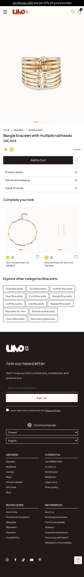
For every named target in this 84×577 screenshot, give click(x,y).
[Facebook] (15, 559)
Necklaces (11, 466)
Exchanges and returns (56, 517)
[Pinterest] (39, 559)
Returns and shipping (17, 180)
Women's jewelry (14, 482)
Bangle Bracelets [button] (62, 296)
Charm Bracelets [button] (15, 318)
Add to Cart (38, 160)
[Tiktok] (23, 559)
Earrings (10, 472)
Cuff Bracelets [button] (14, 303)
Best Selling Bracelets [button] (43, 318)
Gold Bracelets (35, 129)
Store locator (51, 472)
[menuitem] (8, 130)
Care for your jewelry (55, 522)
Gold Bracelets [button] (37, 288)
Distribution (50, 477)
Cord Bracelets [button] (37, 296)
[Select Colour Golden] (11, 149)
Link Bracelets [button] (36, 303)
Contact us (50, 466)
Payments (11, 532)
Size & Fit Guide (14, 188)
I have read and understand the (35, 410)
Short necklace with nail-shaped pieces (18, 262)
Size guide (11, 522)
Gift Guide (11, 487)
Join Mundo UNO (23, 3)
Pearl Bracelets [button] (14, 296)
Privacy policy (51, 487)
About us (49, 512)
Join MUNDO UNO (53, 461)
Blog (8, 492)
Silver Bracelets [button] (14, 288)
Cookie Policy (12, 537)
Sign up (42, 398)
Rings (8, 477)
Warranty (49, 527)
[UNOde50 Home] (20, 12)
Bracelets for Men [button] (16, 311)
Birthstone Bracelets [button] (43, 311)
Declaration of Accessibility (58, 542)
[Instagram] (7, 559)
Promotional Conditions (18, 517)
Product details (14, 172)
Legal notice (51, 482)
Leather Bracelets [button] (62, 288)
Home (6, 129)
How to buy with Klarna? (56, 537)
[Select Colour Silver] (5, 149)
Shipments (11, 527)
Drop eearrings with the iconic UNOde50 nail (59, 262)
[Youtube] (31, 559)
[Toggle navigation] (5, 12)
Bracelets (19, 129)
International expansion (56, 532)
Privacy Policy (53, 410)
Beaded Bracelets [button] (60, 303)
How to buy (11, 512)
